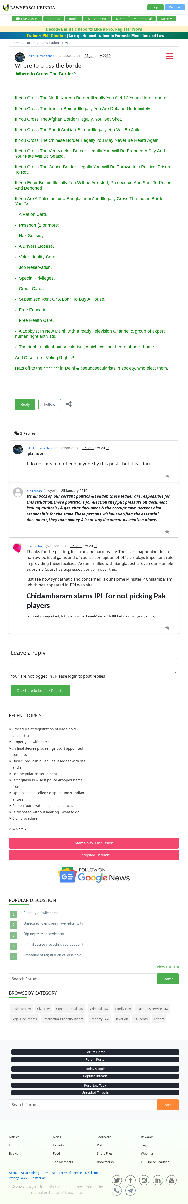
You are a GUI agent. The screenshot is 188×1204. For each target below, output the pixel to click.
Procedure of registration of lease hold (52, 955)
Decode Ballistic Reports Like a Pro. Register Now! (94, 29)
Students (141, 1019)
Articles (14, 1137)
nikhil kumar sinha (40, 56)
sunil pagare (35, 490)
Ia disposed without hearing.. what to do (45, 812)
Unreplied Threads (94, 855)
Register (175, 7)
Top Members (63, 1162)
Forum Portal (95, 1059)
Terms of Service (70, 1173)
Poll (99, 1145)
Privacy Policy (18, 1178)
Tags (144, 1145)
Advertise (49, 1173)
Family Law (123, 1008)
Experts (58, 1145)
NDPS (120, 18)
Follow (49, 404)
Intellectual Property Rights (63, 1019)
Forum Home (95, 1052)
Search (168, 978)
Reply (25, 404)
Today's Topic (95, 1068)
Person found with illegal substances (42, 805)
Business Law (21, 1008)
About (13, 1173)
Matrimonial (143, 18)
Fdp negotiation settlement (34, 773)
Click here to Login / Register (40, 690)
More (165, 18)
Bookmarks (105, 1162)
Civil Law (43, 1008)
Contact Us (38, 1178)
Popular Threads (95, 1076)
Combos (53, 18)
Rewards (147, 1137)
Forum (14, 1145)
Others (159, 1019)
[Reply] (167, 476)
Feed (56, 1153)
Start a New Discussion (94, 843)
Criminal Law (99, 1008)
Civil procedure (24, 818)
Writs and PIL (97, 18)
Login (155, 7)
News (57, 1137)
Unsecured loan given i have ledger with (53, 923)
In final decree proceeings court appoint (53, 944)
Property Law (99, 1019)
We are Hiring (29, 1173)
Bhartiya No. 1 (36, 546)
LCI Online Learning (155, 1162)
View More (16, 829)
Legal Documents (24, 1019)
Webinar (147, 1153)
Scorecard (104, 1137)
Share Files (104, 1153)
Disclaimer (92, 1173)
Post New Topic (95, 1085)
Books (73, 18)
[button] (169, 58)
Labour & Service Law (152, 1008)
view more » (168, 966)
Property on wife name (31, 741)
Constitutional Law (69, 1008)
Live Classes (29, 18)
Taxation (122, 1019)
